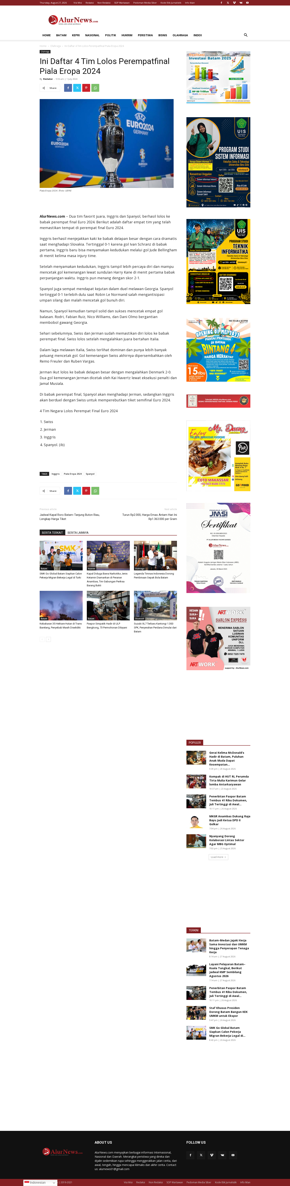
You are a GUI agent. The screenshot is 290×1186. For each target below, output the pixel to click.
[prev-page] (42, 639)
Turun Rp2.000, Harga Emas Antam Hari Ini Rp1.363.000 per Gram (149, 517)
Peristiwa (145, 35)
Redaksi (90, 2)
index (198, 35)
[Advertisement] (178, 20)
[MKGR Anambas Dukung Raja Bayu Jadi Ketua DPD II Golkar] (196, 821)
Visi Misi (78, 2)
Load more (217, 857)
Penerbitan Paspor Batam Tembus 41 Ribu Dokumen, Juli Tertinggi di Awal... (228, 800)
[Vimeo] (234, 3)
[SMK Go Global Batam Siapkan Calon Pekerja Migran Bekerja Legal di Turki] (61, 555)
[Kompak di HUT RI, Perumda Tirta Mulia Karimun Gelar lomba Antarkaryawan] (196, 781)
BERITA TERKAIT (52, 532)
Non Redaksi (103, 2)
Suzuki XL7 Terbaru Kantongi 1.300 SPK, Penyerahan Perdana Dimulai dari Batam (155, 627)
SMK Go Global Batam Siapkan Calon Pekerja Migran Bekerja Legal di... (227, 1032)
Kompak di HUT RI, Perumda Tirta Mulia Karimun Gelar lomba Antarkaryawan (229, 780)
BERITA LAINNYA (78, 532)
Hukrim (127, 35)
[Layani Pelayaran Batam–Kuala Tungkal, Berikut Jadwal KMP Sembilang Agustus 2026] (196, 969)
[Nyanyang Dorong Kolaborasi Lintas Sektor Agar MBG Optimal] (196, 841)
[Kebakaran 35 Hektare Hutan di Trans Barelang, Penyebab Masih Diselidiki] (61, 605)
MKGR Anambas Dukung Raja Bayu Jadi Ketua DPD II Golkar (229, 820)
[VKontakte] (241, 3)
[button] (245, 35)
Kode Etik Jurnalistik (171, 2)
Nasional (92, 35)
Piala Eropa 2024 (72, 473)
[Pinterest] (86, 88)
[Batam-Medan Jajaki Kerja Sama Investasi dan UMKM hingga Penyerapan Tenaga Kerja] (196, 945)
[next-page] (48, 639)
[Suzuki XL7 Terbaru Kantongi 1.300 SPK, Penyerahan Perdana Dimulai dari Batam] (155, 605)
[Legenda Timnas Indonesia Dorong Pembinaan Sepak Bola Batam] (155, 555)
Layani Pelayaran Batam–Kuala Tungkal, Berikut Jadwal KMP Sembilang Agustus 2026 (227, 970)
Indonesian (37, 1182)
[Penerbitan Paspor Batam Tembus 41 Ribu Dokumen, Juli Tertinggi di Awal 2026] (196, 801)
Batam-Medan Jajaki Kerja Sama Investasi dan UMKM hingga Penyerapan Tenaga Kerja (229, 946)
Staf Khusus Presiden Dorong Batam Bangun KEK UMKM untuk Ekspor (228, 1012)
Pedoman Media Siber (145, 2)
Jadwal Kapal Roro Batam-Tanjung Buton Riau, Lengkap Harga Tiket (70, 517)
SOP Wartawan (122, 2)
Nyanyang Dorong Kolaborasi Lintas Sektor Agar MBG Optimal (226, 840)
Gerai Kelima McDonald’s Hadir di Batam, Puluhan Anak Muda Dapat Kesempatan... (226, 758)
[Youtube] (247, 3)
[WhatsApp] (95, 88)
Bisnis (162, 35)
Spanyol (90, 473)
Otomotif (139, 618)
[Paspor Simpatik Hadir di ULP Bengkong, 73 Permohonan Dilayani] (108, 605)
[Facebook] (221, 3)
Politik (110, 35)
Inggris (56, 473)
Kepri (76, 35)
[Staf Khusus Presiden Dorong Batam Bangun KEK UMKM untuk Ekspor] (196, 1013)
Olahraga (180, 35)
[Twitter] (228, 3)
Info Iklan (190, 2)
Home (46, 35)
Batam (61, 35)
